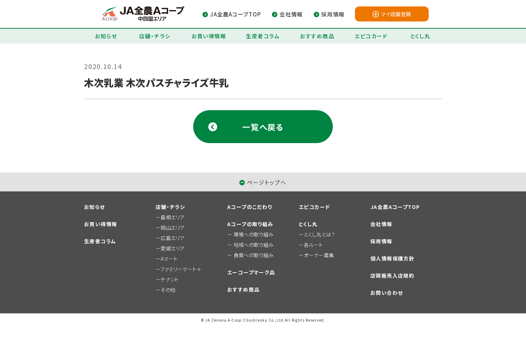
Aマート (169, 258)
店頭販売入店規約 (392, 275)
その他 (168, 289)
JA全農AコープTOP (395, 206)
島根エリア (173, 217)
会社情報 (381, 224)
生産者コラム (263, 36)
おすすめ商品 (317, 36)
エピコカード (371, 36)
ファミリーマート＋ (180, 269)
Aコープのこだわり (249, 206)
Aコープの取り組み (250, 224)
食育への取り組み (254, 255)
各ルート (313, 244)
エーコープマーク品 (251, 272)
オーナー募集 (319, 255)
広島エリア (173, 237)
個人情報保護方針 (392, 258)
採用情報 (381, 241)
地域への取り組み (254, 244)
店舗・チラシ (155, 36)
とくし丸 (420, 36)
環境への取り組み (254, 234)
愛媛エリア (173, 248)
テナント (170, 279)
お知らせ (106, 36)
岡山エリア (173, 227)
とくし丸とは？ (319, 234)
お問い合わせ (386, 292)
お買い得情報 (208, 36)
